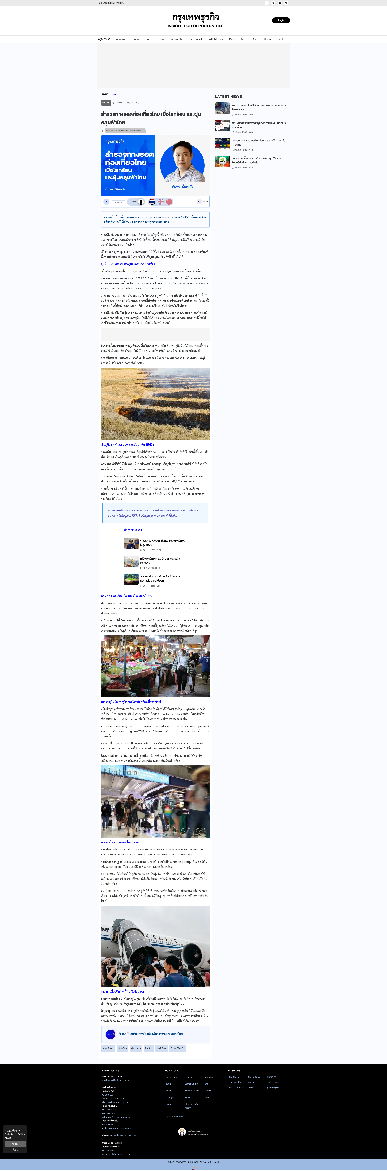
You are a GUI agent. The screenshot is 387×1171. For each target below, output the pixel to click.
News (255, 39)
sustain (116, 94)
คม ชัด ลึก (271, 1077)
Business (149, 39)
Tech (161, 39)
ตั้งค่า (15, 1149)
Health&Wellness (215, 39)
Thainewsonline (236, 1087)
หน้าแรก (104, 94)
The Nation (234, 1077)
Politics (232, 39)
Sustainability (176, 39)
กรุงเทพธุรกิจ (235, 1082)
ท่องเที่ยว (123, 1048)
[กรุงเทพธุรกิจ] (104, 39)
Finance (135, 39)
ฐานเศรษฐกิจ (273, 1087)
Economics (120, 39)
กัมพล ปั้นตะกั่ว (177, 1048)
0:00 (116, 202)
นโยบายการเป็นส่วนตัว (192, 1106)
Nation (251, 1082)
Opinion (268, 39)
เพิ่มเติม (8, 1137)
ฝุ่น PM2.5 (136, 1048)
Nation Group (254, 1077)
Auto (190, 39)
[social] (267, 3)
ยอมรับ (15, 1143)
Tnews (251, 1087)
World (199, 39)
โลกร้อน (148, 1048)
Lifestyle (243, 39)
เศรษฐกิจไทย (108, 1048)
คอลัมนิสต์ (161, 1048)
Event (280, 39)
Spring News (273, 1082)
